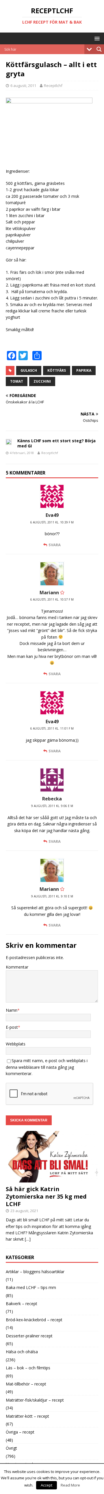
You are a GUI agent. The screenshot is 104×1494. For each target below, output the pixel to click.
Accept (46, 1485)
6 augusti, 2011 (23, 85)
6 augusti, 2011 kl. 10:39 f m (52, 522)
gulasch (29, 370)
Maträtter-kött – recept (27, 1416)
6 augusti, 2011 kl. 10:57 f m (52, 599)
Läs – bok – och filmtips (28, 1367)
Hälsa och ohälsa (22, 1351)
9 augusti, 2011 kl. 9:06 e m (52, 806)
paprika (83, 370)
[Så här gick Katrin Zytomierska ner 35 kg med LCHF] (52, 1179)
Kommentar (17, 967)
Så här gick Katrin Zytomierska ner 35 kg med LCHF (46, 1196)
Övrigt (11, 1448)
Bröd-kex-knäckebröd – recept (34, 1319)
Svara (55, 544)
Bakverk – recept (21, 1303)
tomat (16, 381)
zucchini (42, 381)
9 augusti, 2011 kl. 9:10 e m (52, 896)
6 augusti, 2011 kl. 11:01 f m (52, 728)
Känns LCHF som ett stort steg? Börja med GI (56, 443)
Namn (11, 1010)
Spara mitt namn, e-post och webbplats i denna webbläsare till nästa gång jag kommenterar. (47, 1067)
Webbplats (15, 1044)
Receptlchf (53, 85)
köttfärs (56, 370)
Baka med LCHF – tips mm (31, 1287)
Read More (70, 1485)
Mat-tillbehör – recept (26, 1384)
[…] (28, 1239)
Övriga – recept (20, 1432)
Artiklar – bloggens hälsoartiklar (35, 1271)
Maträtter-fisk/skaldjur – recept (35, 1400)
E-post (12, 1027)
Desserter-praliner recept (29, 1336)
